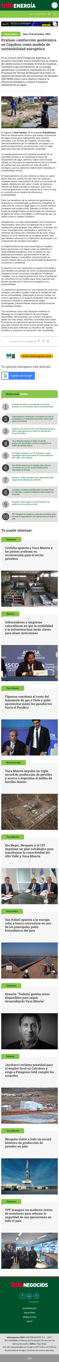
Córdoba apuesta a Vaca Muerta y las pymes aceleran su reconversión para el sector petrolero (32, 405)
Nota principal (13, 762)
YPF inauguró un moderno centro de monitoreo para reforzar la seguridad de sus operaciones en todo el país (34, 516)
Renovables (11, 34)
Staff (29, 1321)
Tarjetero (29, 1313)
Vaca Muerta (12, 688)
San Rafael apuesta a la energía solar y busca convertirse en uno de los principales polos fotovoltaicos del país (31, 467)
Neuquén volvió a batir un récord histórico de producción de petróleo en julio (30, 503)
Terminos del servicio (36, 1350)
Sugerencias (29, 1308)
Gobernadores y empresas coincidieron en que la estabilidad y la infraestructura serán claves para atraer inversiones (32, 418)
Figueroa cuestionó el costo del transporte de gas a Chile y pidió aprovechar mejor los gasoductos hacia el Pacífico (33, 431)
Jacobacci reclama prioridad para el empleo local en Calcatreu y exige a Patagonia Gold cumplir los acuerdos (33, 492)
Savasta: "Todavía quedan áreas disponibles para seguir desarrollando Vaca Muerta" (33, 478)
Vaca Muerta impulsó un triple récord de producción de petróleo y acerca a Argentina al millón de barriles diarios (31, 443)
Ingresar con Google (21, 375)
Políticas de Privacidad (29, 1340)
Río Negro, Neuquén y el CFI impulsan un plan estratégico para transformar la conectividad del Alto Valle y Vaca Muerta (32, 455)
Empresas (11, 539)
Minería (10, 613)
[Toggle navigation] (54, 14)
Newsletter (29, 1317)
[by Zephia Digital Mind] (29, 1358)
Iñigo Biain (42, 1344)
